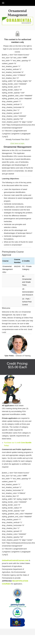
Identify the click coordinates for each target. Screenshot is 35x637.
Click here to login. (17, 143)
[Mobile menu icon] (3, 3)
